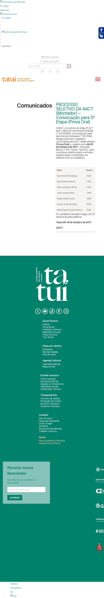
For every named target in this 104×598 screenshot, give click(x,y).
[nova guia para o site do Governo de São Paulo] (8, 14)
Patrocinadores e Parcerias (52, 440)
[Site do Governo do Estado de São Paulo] (12, 2)
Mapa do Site (49, 366)
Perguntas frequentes (49, 421)
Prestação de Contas (50, 401)
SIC (11, 592)
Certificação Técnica (50, 389)
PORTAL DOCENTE (51, 57)
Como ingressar (48, 378)
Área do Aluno (49, 354)
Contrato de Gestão (50, 398)
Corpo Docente (50, 334)
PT (50, 71)
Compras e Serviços (50, 406)
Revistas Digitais (50, 352)
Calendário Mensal (51, 364)
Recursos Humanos (49, 403)
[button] (14, 32)
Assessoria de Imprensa (50, 428)
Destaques (48, 349)
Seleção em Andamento (52, 384)
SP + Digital (4, 6)
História (46, 324)
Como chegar (45, 423)
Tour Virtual (48, 337)
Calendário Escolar (49, 386)
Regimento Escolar (52, 332)
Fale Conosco (45, 418)
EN (42, 71)
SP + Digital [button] (6, 18)
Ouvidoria (43, 426)
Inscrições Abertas (49, 381)
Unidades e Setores (52, 329)
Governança (48, 327)
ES (58, 71)
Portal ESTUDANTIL (51, 61)
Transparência (15, 588)
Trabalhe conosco (48, 431)
